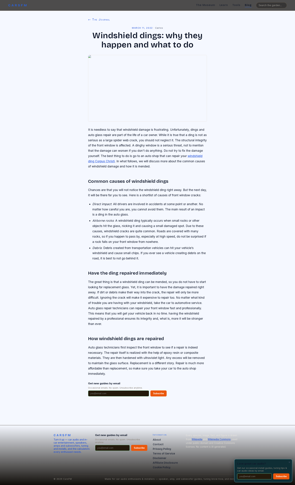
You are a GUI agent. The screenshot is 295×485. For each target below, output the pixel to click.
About (157, 439)
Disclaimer (159, 458)
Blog (248, 5)
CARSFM (18, 5)
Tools (236, 5)
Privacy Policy (162, 449)
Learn (224, 5)
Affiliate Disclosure (165, 462)
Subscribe (158, 393)
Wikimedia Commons (219, 439)
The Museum (205, 5)
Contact (158, 444)
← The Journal (99, 19)
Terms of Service (164, 453)
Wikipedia (197, 439)
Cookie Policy (161, 467)
